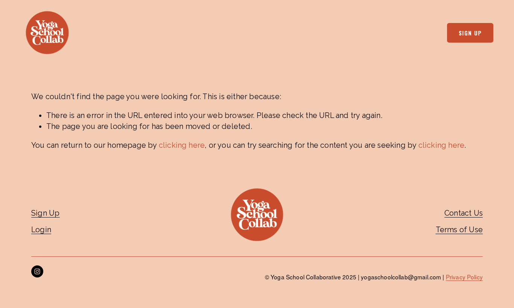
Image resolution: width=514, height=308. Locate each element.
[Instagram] (37, 271)
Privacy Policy (464, 277)
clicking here (182, 145)
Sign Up (470, 33)
